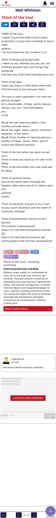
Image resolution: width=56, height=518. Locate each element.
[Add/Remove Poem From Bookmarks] (23, 24)
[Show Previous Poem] (19, 515)
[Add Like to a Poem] (14, 24)
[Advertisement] (28, 334)
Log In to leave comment (28, 398)
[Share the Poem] (33, 24)
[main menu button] (52, 3)
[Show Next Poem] (34, 515)
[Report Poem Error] (42, 24)
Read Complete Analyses (16, 308)
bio (3, 515)
